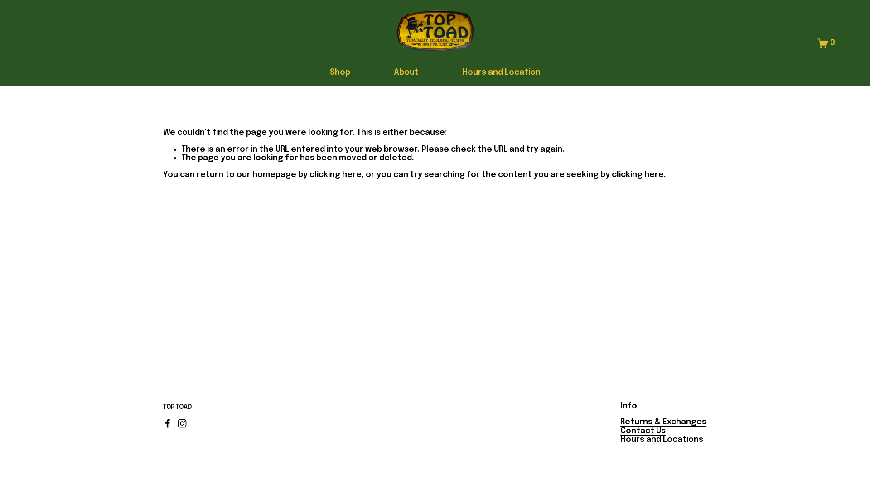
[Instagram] (182, 423)
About (406, 72)
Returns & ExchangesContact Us (663, 426)
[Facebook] (167, 423)
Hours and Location (501, 72)
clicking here (335, 175)
